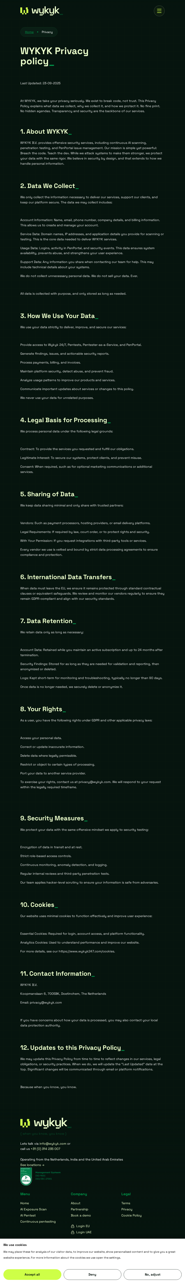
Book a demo (81, 1215)
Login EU (83, 1226)
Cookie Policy (131, 1215)
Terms (125, 1203)
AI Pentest (28, 1215)
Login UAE (84, 1232)
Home (24, 1203)
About (75, 1203)
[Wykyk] (47, 10)
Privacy (126, 1209)
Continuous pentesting (38, 1221)
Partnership (79, 1209)
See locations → (32, 1165)
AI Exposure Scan (33, 1209)
